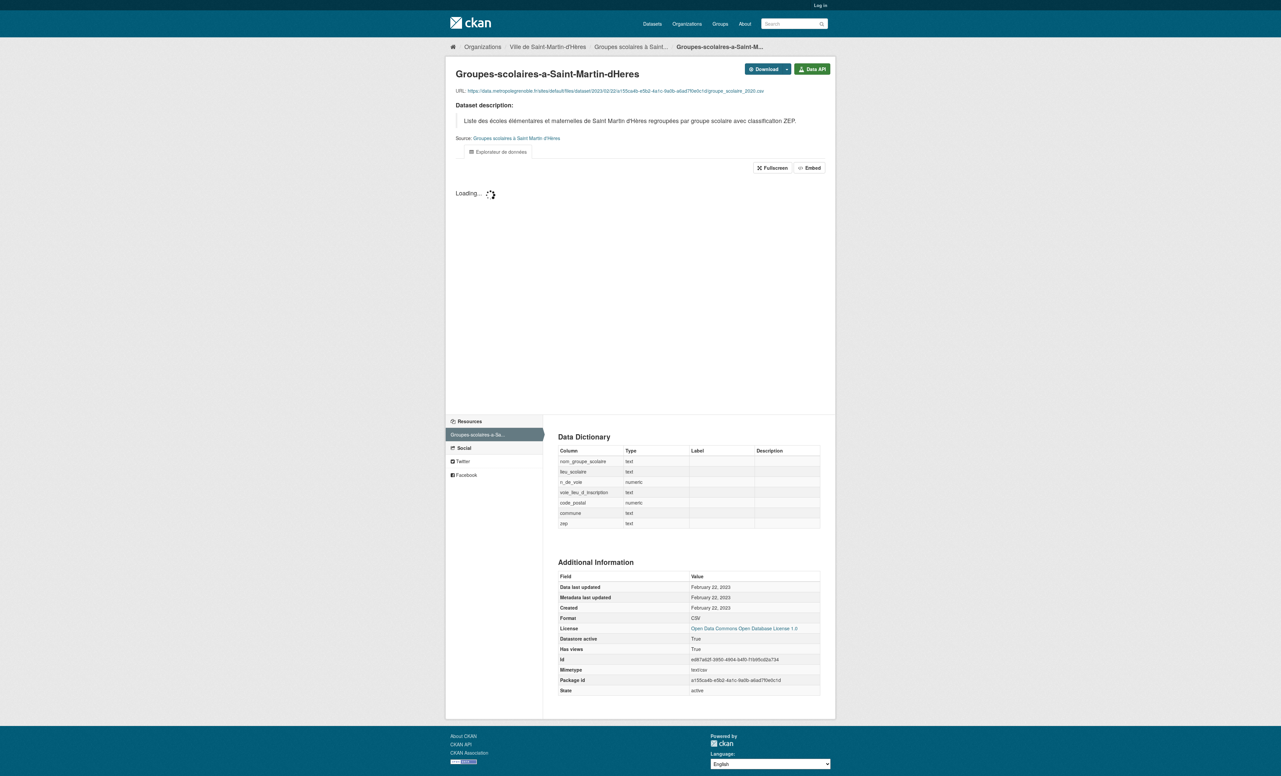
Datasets (652, 23)
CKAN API (461, 744)
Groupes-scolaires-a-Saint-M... (720, 46)
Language (722, 753)
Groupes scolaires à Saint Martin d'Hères (516, 138)
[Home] (453, 46)
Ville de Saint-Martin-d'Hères (548, 46)
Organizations (687, 23)
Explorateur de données (501, 151)
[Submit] (822, 23)
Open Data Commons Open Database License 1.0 (744, 628)
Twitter (462, 461)
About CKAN (463, 736)
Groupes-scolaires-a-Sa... (478, 434)
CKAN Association (469, 752)
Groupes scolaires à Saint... (631, 46)
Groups (720, 23)
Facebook (466, 475)
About (745, 23)
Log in (820, 5)
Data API (815, 69)
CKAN (722, 743)
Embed (812, 167)
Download (766, 69)
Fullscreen (775, 167)
